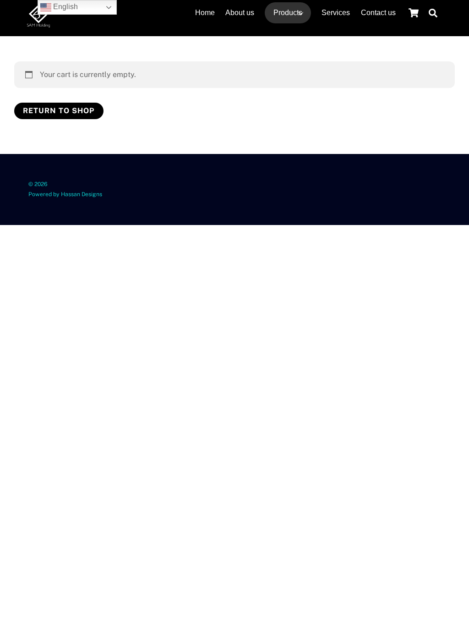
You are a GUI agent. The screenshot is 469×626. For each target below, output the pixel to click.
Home (205, 12)
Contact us (378, 12)
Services (336, 12)
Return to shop (59, 110)
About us (239, 12)
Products (287, 12)
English (64, 7)
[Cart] (413, 13)
